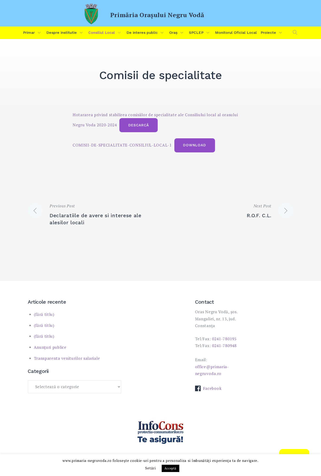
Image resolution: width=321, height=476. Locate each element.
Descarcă (138, 125)
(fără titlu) (44, 314)
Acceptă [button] (170, 468)
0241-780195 (224, 338)
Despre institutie (61, 32)
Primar (29, 32)
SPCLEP (196, 32)
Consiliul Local (101, 32)
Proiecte (268, 32)
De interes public (142, 32)
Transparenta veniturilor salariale (67, 358)
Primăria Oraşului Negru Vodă (157, 15)
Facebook (212, 388)
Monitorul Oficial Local (236, 32)
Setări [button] (150, 468)
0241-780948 (224, 345)
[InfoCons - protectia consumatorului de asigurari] (160, 432)
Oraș (173, 32)
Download (194, 145)
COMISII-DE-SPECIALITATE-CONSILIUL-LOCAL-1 (122, 144)
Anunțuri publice (50, 347)
